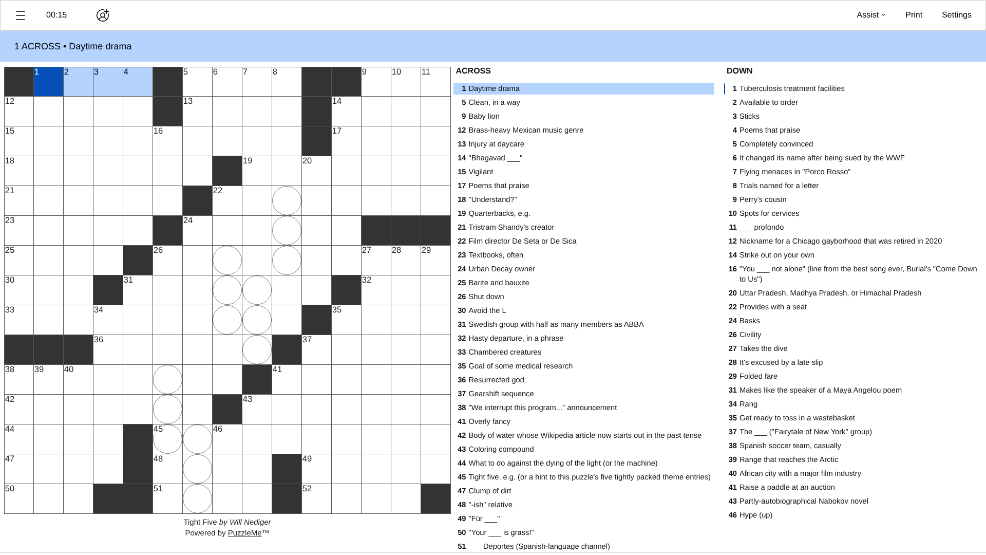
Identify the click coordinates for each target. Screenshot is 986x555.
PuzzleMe (245, 533)
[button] (20, 15)
